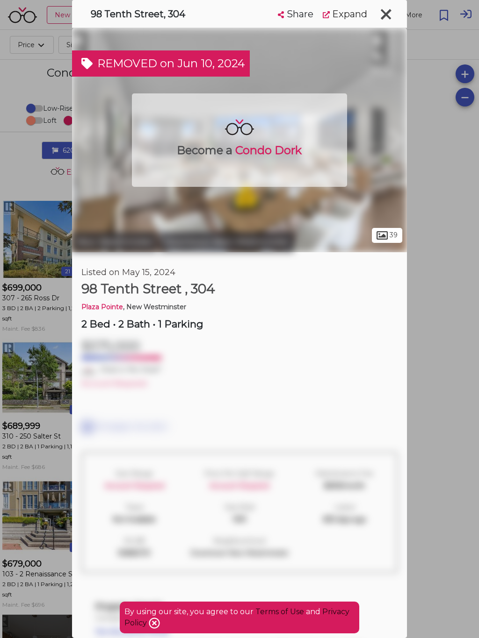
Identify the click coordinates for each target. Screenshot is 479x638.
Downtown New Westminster (226, 242)
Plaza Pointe (102, 307)
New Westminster (114, 242)
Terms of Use (279, 611)
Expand (348, 14)
